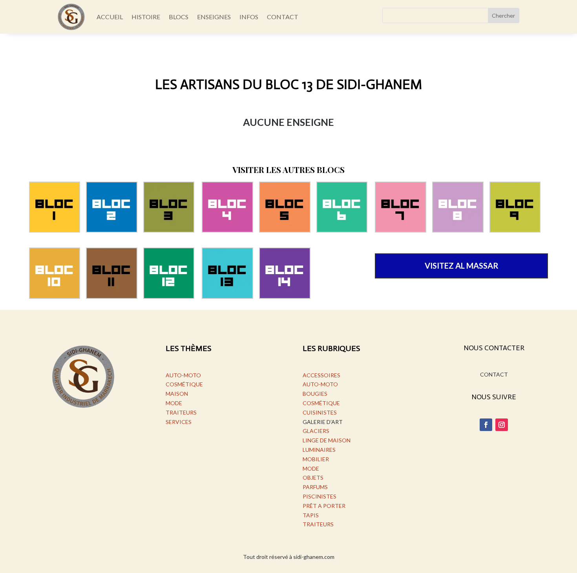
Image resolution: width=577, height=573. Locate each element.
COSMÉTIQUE (184, 384)
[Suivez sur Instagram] (501, 424)
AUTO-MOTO (183, 375)
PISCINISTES (319, 496)
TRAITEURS (181, 412)
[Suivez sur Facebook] (486, 424)
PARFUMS (315, 487)
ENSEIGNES (214, 16)
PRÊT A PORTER (324, 505)
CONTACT (282, 16)
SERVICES (179, 421)
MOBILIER (316, 459)
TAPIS (311, 515)
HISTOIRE (145, 16)
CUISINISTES (320, 412)
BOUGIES (315, 393)
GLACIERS (316, 430)
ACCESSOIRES (321, 375)
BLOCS (178, 16)
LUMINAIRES (319, 449)
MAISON (177, 393)
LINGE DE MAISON (327, 440)
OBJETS (313, 477)
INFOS (248, 16)
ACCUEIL (110, 16)
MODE (174, 403)
